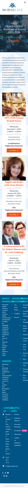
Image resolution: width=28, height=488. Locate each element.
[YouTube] (8, 473)
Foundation (15, 430)
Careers (15, 414)
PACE (24, 359)
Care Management (24, 321)
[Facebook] (3, 473)
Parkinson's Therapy (24, 370)
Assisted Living (24, 306)
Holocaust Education (15, 425)
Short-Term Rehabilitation (24, 377)
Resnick (15, 317)
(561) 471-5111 (7, 460)
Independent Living (24, 339)
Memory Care (24, 354)
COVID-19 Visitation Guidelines (15, 441)
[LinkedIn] (6, 476)
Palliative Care (24, 364)
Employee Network (15, 419)
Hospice (24, 334)
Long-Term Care (24, 347)
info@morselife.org (7, 466)
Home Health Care (24, 328)
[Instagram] (4, 476)
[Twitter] (5, 473)
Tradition (15, 313)
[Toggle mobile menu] (25, 2)
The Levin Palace (15, 307)
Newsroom (15, 434)
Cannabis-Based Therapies (24, 313)
